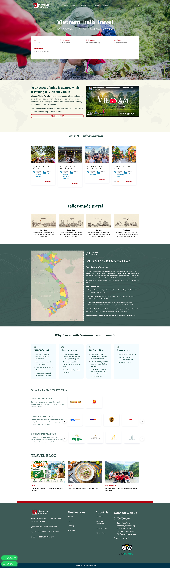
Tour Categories (65, 40)
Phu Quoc (71, 530)
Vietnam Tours (85, 5)
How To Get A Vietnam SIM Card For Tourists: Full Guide (47, 489)
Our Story (99, 516)
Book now (48, 181)
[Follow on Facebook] (116, 518)
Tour (35, 40)
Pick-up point (90, 40)
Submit (70, 50)
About (73, 5)
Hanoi (70, 521)
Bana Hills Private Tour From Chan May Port (96, 168)
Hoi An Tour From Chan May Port (123, 168)
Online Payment (101, 528)
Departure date (38, 48)
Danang (71, 526)
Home (66, 5)
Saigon (70, 516)
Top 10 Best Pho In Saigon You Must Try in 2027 (84, 488)
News (97, 5)
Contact (106, 5)
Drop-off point (117, 40)
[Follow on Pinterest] (124, 518)
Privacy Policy (101, 533)
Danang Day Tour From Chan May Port (69, 168)
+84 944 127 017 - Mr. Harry (43, 537)
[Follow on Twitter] (120, 518)
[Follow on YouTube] (128, 518)
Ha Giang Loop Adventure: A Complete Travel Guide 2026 (121, 489)
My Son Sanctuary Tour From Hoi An (42, 168)
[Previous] (30, 170)
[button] (138, 5)
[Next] (136, 170)
